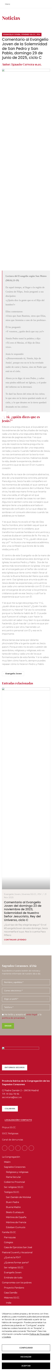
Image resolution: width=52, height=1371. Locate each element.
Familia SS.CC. (9, 1232)
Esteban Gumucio (15, 1227)
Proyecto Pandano (14, 1287)
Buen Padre (12, 1202)
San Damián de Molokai (18, 1197)
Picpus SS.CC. (9, 1127)
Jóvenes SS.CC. (28, 34)
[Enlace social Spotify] (24, 1148)
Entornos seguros (15, 1067)
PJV (38, 34)
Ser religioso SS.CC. (14, 1187)
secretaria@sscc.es (12, 1097)
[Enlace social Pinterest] (13, 881)
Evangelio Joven (11, 34)
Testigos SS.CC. (11, 1192)
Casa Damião (10, 1292)
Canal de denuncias (12, 1139)
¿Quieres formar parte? (16, 1262)
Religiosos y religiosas (17, 1172)
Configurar (26, 1348)
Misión (7, 1162)
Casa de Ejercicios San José (18, 1247)
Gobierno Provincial (14, 1182)
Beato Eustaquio (15, 1212)
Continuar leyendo (15, 939)
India (8, 1302)
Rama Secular (13, 1177)
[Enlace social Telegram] (19, 881)
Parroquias (10, 1237)
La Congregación (11, 1157)
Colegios (8, 1242)
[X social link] (10, 881)
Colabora (10, 1108)
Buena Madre (13, 1207)
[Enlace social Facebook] (7, 881)
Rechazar (26, 1357)
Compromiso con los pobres (16, 1282)
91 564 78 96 (12, 1094)
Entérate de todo (13, 1277)
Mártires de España (16, 1217)
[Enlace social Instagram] (18, 1148)
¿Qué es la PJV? (12, 1257)
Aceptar (26, 1366)
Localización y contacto (18, 1120)
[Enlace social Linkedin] (16, 881)
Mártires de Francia (16, 1222)
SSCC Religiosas (10, 1133)
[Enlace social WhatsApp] (31, 1148)
